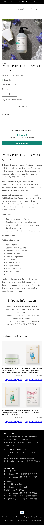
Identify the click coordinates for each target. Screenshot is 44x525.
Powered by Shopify (22, 517)
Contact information (23, 520)
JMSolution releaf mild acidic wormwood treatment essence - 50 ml (11, 370)
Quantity (5, 89)
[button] (4, 9)
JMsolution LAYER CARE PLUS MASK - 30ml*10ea (30, 411)
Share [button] (6, 114)
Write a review (22, 143)
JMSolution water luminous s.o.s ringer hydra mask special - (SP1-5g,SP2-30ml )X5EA (32, 371)
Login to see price (13, 380)
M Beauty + (11, 517)
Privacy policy (9, 520)
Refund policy (36, 520)
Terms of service (36, 517)
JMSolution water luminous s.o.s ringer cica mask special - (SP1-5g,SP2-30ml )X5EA (11, 413)
